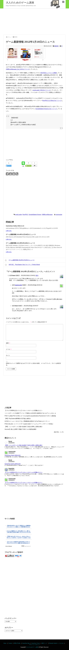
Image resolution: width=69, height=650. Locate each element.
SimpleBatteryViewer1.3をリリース (46, 108)
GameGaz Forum (35, 643)
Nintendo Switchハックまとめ (56, 643)
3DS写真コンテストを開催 (48, 73)
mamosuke (59, 214)
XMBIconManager (47, 214)
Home (5, 643)
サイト (8, 355)
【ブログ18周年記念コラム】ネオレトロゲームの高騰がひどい (23, 410)
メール (9, 349)
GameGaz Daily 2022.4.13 (15, 226)
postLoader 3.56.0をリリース (41, 90)
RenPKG (25, 214)
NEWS (56, 46)
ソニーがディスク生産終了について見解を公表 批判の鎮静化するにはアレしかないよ (30, 413)
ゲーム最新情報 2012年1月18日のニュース (21, 260)
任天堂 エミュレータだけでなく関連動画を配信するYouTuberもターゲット (27, 421)
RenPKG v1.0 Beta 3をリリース (52, 100)
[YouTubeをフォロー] (10, 173)
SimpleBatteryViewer (35, 214)
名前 (8, 343)
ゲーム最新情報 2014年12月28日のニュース (21, 234)
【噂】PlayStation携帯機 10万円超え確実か (18, 418)
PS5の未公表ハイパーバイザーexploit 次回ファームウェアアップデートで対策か (29, 424)
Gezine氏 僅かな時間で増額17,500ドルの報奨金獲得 (20, 429)
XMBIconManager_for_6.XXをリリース (17, 69)
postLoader (18, 214)
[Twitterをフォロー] (7, 173)
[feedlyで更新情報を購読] (13, 173)
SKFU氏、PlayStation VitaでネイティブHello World (24, 264)
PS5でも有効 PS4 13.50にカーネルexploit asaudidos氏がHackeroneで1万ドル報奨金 (30, 416)
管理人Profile (17, 643)
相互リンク (44, 643)
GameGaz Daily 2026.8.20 (12, 455)
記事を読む (9, 230)
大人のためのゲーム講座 (20, 2)
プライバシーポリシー (34, 644)
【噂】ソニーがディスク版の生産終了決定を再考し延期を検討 (23, 426)
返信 (37, 275)
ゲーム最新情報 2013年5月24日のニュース (20, 243)
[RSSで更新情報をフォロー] (16, 173)
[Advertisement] (34, 21)
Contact (10, 643)
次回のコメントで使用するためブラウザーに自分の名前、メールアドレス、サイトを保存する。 (33, 364)
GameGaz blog (26, 643)
